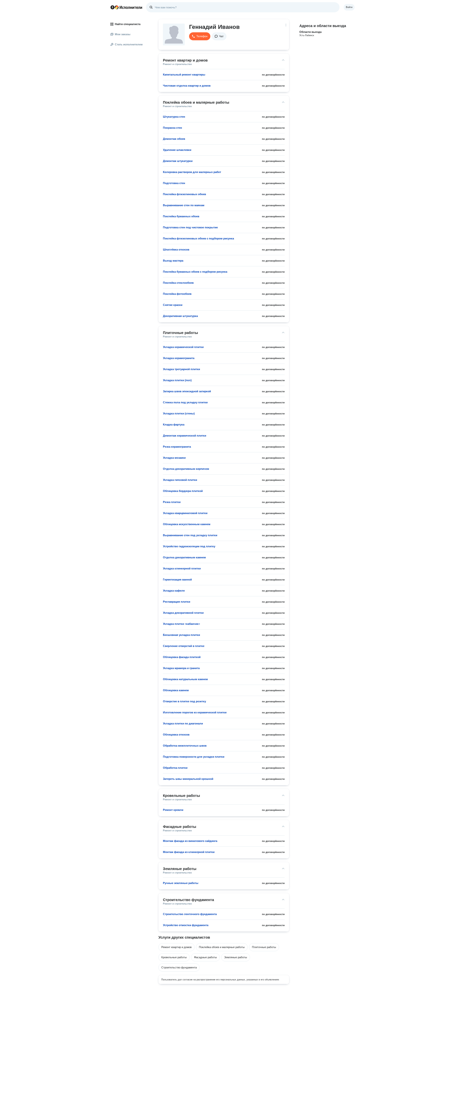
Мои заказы (122, 34)
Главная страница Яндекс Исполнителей (126, 7)
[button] (199, 36)
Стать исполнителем (129, 44)
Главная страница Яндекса (112, 7)
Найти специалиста (127, 24)
